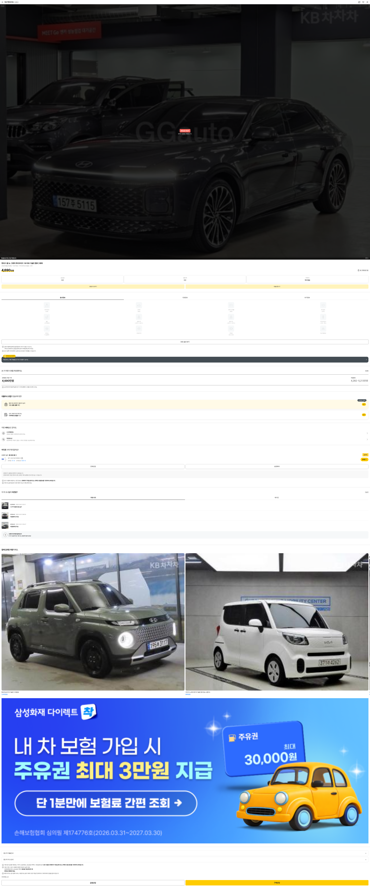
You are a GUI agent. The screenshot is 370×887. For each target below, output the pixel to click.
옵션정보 (62, 298)
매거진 (277, 498)
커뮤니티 (93, 498)
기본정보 (185, 298)
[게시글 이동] (185, 506)
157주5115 (11, 2)
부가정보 (307, 298)
